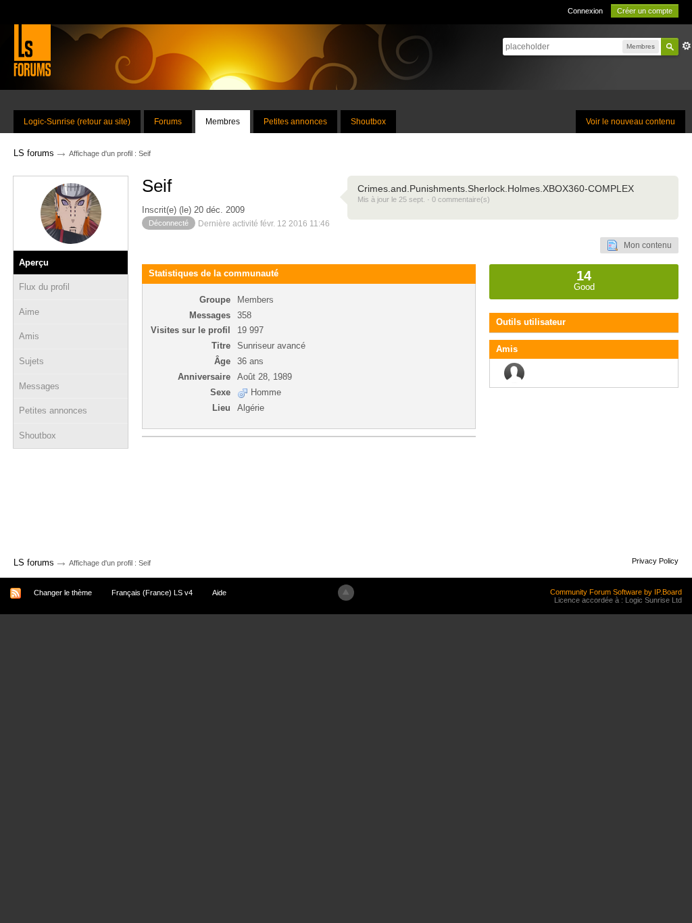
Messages (39, 386)
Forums (168, 121)
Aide (219, 593)
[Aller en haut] (346, 592)
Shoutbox (368, 121)
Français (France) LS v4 (152, 593)
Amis (29, 336)
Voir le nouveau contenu (630, 121)
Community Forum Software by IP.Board (616, 592)
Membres (222, 121)
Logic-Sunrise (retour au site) (77, 121)
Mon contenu (645, 245)
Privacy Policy (655, 561)
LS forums (34, 562)
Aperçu (34, 262)
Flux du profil (44, 287)
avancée (686, 46)
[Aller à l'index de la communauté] (32, 50)
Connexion (585, 11)
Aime (29, 312)
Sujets (31, 361)
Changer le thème (63, 593)
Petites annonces (295, 121)
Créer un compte (644, 11)
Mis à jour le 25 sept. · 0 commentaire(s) (423, 199)
